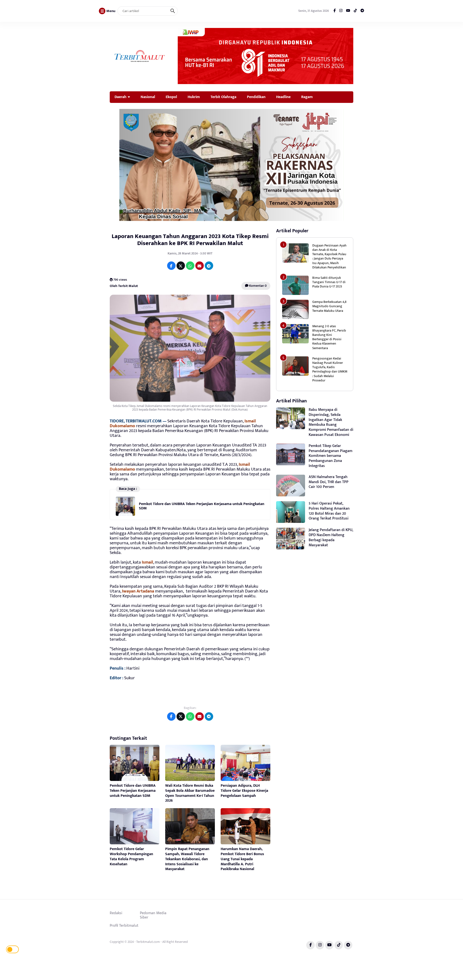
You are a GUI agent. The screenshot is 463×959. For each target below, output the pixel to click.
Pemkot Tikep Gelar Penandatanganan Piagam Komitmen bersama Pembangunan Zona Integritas (330, 456)
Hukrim (194, 97)
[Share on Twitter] (181, 265)
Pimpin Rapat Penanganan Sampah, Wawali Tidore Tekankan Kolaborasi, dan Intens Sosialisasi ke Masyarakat (187, 859)
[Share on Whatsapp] (190, 265)
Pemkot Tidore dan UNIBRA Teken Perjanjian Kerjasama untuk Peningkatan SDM (201, 506)
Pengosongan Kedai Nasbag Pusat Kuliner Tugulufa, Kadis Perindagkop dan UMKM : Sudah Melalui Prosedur (329, 369)
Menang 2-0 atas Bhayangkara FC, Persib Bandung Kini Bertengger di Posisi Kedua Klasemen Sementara (329, 337)
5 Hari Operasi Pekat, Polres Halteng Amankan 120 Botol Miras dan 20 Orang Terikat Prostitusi (329, 511)
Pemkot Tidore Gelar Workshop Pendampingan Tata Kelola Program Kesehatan (131, 856)
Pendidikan (256, 97)
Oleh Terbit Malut (124, 286)
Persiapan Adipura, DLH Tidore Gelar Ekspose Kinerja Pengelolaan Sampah (244, 790)
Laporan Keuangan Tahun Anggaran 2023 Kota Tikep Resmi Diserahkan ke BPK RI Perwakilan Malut (190, 239)
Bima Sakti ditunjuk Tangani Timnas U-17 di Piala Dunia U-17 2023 (329, 282)
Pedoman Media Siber (153, 915)
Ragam (307, 97)
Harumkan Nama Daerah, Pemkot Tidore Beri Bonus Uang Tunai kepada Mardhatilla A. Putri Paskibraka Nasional (242, 859)
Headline (283, 97)
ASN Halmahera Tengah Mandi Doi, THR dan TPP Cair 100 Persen (328, 482)
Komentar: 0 (257, 285)
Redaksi (116, 913)
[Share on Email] (199, 265)
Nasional (148, 97)
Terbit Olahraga (223, 97)
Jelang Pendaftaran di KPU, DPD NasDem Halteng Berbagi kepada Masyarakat (331, 537)
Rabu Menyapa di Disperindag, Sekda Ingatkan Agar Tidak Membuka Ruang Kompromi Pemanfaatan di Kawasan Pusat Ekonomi (331, 422)
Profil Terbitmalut (124, 925)
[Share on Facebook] (171, 265)
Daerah (120, 97)
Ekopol (171, 97)
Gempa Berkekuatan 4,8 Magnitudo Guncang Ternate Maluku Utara (329, 306)
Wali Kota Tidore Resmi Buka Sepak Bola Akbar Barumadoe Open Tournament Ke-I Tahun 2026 (190, 793)
